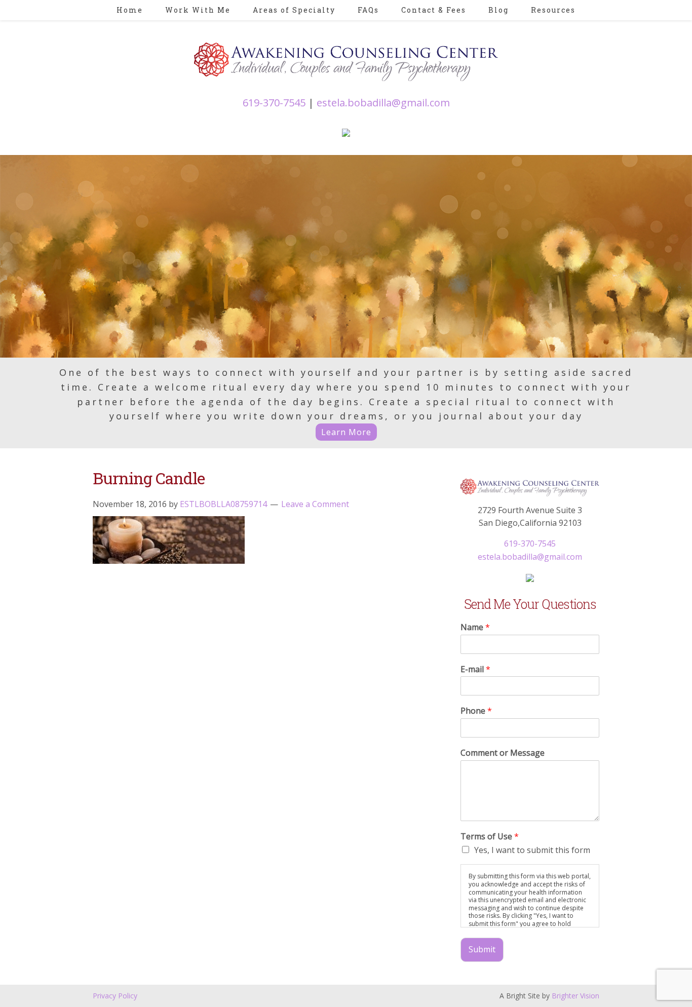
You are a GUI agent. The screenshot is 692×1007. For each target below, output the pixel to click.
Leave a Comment (315, 504)
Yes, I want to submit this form (532, 850)
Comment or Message (502, 753)
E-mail (475, 669)
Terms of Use (489, 836)
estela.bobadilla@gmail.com (383, 102)
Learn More (346, 432)
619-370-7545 (274, 102)
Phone (476, 711)
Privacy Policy (115, 995)
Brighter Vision (575, 995)
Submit (482, 949)
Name (475, 627)
